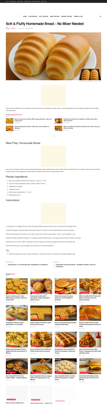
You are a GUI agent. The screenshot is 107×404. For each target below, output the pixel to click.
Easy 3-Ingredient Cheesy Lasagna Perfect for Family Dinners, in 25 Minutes (41, 378)
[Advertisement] (53, 95)
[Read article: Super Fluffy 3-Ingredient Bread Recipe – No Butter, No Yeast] (90, 393)
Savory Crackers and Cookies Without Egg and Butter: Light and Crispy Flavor (33, 120)
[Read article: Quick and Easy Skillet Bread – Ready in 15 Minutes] (17, 393)
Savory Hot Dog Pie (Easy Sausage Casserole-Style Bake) (65, 323)
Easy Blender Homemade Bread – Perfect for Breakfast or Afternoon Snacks (65, 351)
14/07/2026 (82, 328)
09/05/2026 (21, 28)
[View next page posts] (55, 136)
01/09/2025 (66, 122)
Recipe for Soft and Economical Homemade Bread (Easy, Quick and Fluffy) (90, 324)
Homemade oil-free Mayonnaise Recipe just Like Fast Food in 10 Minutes (89, 378)
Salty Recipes (20, 1)
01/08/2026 (9, 326)
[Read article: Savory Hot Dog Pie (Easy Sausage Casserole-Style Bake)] (66, 313)
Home (7, 1)
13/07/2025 (9, 355)
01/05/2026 (58, 355)
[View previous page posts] (52, 136)
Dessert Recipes (36, 1)
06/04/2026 (82, 355)
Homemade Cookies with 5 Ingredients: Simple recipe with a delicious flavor (81, 120)
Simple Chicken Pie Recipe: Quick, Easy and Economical (40, 323)
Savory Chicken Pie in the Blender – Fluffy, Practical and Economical (41, 350)
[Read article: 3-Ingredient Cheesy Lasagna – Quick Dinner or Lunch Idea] (17, 313)
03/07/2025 (33, 382)
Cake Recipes (13, 1)
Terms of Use (44, 1)
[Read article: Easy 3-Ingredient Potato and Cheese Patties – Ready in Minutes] (17, 366)
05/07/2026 (58, 326)
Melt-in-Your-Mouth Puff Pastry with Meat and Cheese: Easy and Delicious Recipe (82, 127)
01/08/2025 (66, 130)
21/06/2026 (33, 353)
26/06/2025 (82, 382)
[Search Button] (100, 16)
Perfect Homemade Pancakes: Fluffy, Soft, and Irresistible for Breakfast (32, 127)
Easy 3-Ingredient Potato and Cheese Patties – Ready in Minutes (16, 377)
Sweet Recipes (27, 1)
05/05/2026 (33, 326)
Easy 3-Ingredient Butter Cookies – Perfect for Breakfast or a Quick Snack (65, 378)
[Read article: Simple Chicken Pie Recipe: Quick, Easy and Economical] (41, 313)
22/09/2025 (17, 122)
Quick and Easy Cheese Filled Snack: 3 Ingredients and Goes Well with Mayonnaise (90, 351)
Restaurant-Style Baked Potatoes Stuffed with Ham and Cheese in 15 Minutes (16, 351)
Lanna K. (13, 28)
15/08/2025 (17, 130)
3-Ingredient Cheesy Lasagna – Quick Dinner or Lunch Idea (15, 323)
